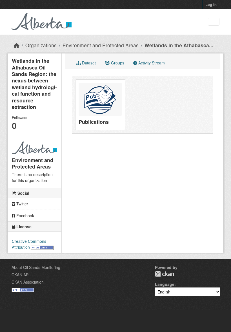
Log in (211, 4)
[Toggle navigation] (213, 22)
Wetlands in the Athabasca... (179, 45)
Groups (117, 63)
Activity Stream (151, 63)
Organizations (41, 45)
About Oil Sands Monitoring (36, 267)
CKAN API (21, 274)
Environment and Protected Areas (101, 45)
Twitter (21, 204)
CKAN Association (28, 282)
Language (164, 284)
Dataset (88, 63)
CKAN (164, 274)
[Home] (16, 45)
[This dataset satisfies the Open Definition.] (42, 247)
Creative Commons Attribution (29, 244)
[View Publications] (100, 104)
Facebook (24, 215)
